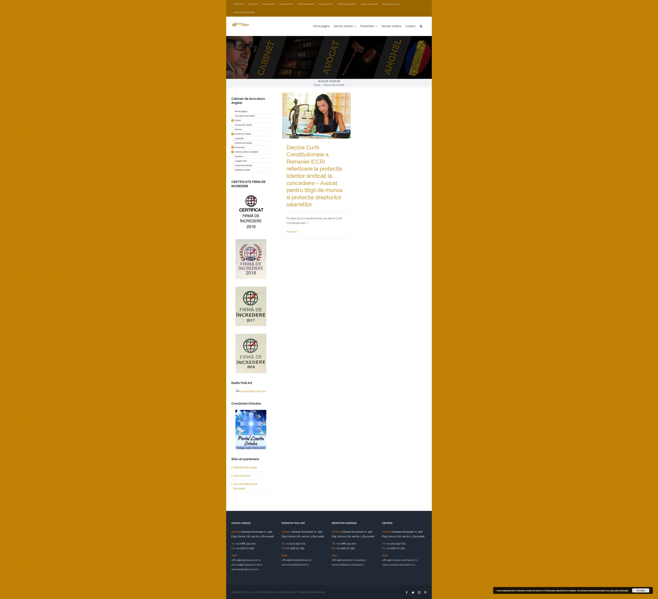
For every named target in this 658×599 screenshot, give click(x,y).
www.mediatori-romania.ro (348, 564)
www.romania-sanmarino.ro (398, 564)
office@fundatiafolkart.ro (297, 560)
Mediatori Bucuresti (245, 467)
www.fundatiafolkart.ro (295, 564)
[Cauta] (421, 26)
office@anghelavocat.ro (245, 560)
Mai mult (291, 231)
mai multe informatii (619, 590)
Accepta (641, 590)
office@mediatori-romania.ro (349, 560)
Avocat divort (241, 475)
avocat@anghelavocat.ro (246, 564)
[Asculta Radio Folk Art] (250, 391)
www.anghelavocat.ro (244, 569)
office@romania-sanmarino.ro (400, 560)
